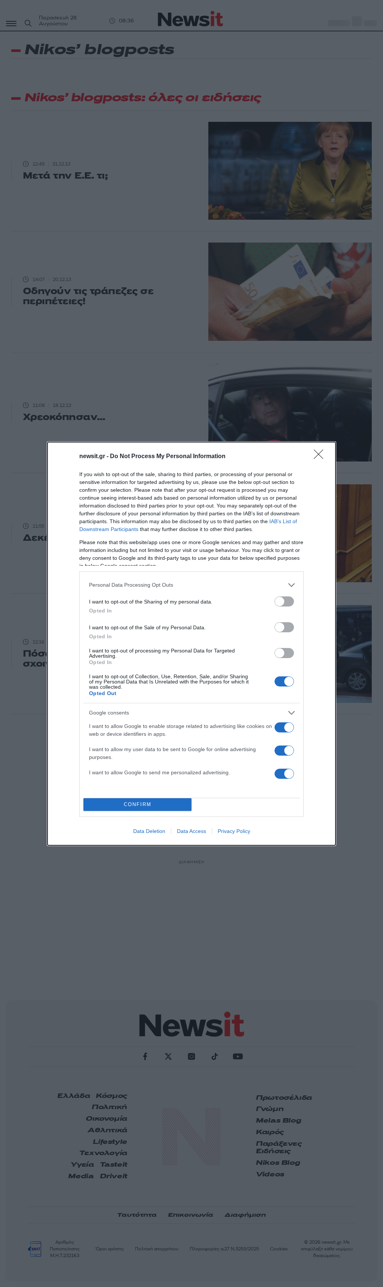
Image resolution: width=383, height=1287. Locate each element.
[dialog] (191, 643)
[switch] (284, 601)
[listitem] (191, 585)
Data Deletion (149, 831)
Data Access (191, 831)
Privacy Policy (234, 831)
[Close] (321, 457)
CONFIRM (137, 804)
